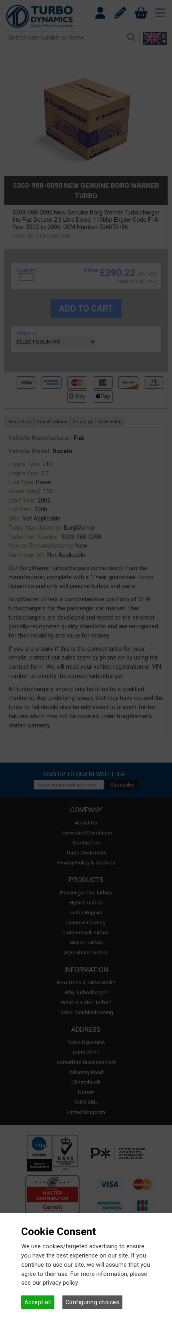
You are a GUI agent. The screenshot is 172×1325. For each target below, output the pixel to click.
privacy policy (60, 1282)
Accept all (37, 1302)
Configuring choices (93, 1302)
